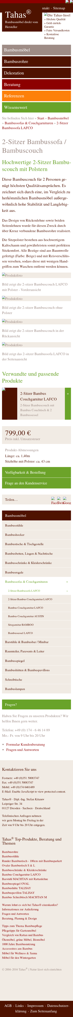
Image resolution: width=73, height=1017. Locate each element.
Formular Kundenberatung (25, 744)
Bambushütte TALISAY (16, 888)
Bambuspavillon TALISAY (18, 893)
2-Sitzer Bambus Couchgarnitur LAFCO (30, 599)
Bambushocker (14, 534)
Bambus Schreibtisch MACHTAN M (24, 897)
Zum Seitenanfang (43, 1011)
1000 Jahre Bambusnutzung (18, 944)
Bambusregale (14, 572)
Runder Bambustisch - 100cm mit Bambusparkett (32, 861)
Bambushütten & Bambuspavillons (27, 670)
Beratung (12, 84)
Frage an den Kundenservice (26, 483)
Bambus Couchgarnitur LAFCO (25, 607)
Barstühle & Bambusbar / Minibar (26, 642)
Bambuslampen (15, 689)
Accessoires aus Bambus (17, 948)
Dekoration (14, 73)
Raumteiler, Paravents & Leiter (24, 651)
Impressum (35, 1005)
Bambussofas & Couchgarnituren (29, 122)
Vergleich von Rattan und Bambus (22, 935)
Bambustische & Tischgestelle (24, 544)
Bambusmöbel (58, 118)
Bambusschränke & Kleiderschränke (28, 563)
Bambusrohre (16, 61)
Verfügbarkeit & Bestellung (25, 472)
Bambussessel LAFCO (20, 633)
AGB (8, 1005)
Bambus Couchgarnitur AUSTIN (26, 616)
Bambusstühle (14, 525)
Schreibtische (13, 679)
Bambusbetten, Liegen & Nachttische (29, 553)
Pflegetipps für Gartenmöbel (19, 930)
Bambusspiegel (15, 660)
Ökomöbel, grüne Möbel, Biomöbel (23, 939)
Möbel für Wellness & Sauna (19, 953)
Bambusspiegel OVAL (15, 883)
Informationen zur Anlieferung (20, 909)
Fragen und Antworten (22, 749)
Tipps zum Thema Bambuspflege (22, 926)
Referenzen (14, 96)
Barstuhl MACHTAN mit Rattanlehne (25, 879)
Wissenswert (15, 107)
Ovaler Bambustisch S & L (18, 865)
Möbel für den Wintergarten (19, 957)
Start (40, 118)
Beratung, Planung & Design (19, 918)
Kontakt (43, 7)
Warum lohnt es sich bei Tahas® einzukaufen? (30, 905)
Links (19, 1005)
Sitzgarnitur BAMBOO (21, 624)
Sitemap (59, 7)
